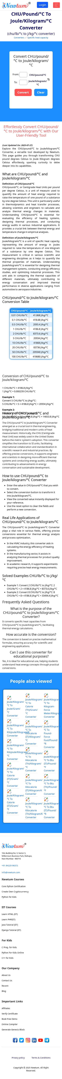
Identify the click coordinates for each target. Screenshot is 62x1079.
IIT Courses (9, 907)
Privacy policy (18, 1057)
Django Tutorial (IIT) (11, 930)
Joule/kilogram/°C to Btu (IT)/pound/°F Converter (52, 763)
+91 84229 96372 (10, 865)
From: (16, 74)
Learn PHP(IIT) (8, 919)
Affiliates (6, 1008)
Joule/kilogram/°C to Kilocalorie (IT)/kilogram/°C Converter (33, 735)
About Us (6, 975)
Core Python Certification (14, 886)
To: (15, 82)
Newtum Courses (13, 879)
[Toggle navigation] (56, 5)
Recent (5, 985)
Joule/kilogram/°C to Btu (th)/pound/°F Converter (52, 787)
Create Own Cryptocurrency (15, 891)
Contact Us (7, 980)
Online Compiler (10, 1024)
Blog (4, 991)
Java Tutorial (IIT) (10, 924)
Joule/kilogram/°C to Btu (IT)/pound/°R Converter (52, 810)
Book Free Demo (9, 1019)
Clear (41, 92)
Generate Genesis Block (13, 1029)
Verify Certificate (10, 1013)
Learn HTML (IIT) (10, 914)
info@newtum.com (11, 872)
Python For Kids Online (13, 952)
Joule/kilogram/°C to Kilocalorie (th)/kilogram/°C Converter (33, 762)
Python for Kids (9, 897)
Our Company (10, 968)
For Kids (7, 940)
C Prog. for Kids (9, 947)
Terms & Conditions (41, 1057)
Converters (19, 37)
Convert (23, 92)
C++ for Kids (7, 958)
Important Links (12, 1001)
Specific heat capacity (37, 37)
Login (42, 5)
